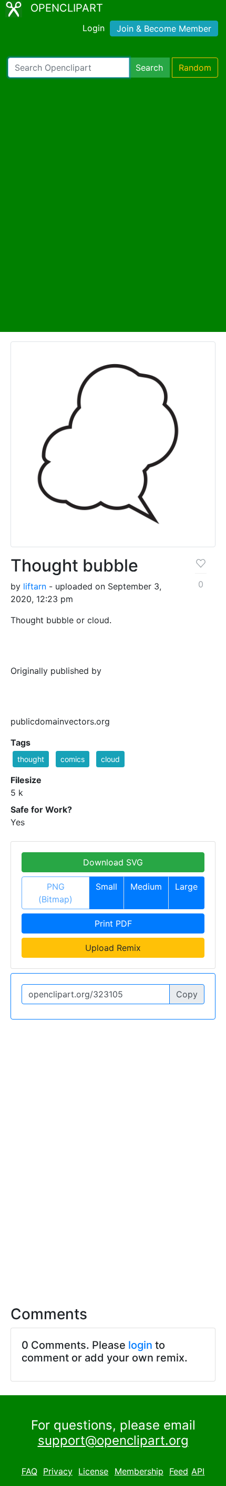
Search (149, 67)
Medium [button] (146, 886)
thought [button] (30, 759)
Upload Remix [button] (113, 947)
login (140, 1345)
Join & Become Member (164, 28)
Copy (187, 994)
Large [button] (186, 886)
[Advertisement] (113, 204)
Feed (178, 1471)
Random (195, 67)
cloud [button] (110, 759)
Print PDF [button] (113, 923)
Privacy (58, 1471)
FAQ (29, 1471)
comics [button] (72, 759)
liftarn (34, 586)
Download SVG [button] (113, 862)
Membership (139, 1471)
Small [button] (106, 886)
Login (94, 28)
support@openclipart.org (113, 1440)
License (93, 1471)
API (197, 1471)
